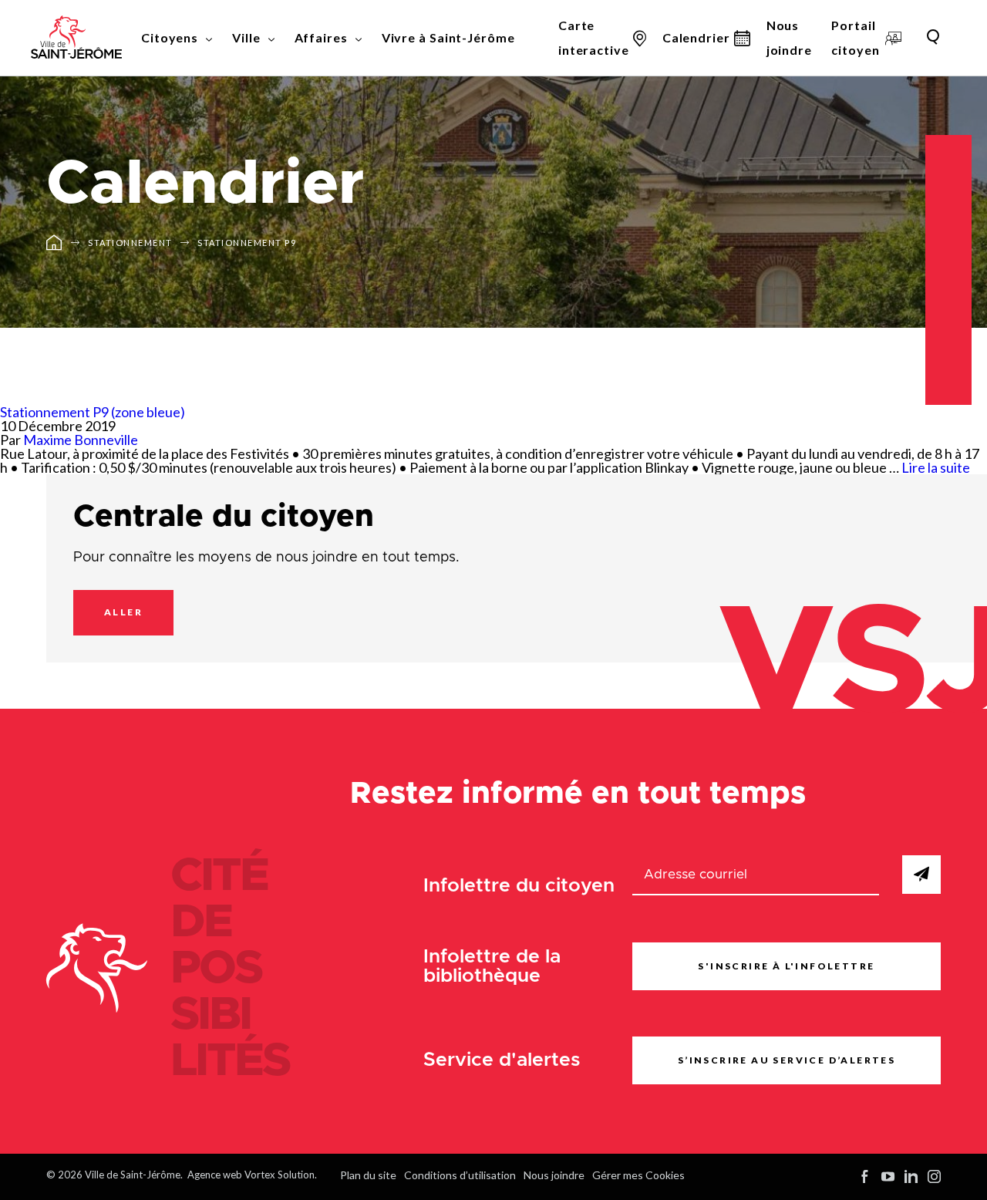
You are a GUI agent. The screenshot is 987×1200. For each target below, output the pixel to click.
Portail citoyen (855, 37)
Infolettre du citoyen (519, 885)
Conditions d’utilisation (460, 1174)
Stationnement (130, 242)
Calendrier (696, 37)
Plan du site (368, 1174)
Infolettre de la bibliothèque (492, 966)
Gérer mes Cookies (638, 1174)
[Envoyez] (921, 874)
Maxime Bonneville (80, 439)
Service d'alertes (502, 1060)
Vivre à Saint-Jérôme (448, 37)
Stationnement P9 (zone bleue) (92, 411)
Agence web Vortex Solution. (252, 1174)
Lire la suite (935, 467)
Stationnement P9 (246, 242)
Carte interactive (593, 37)
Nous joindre (789, 37)
